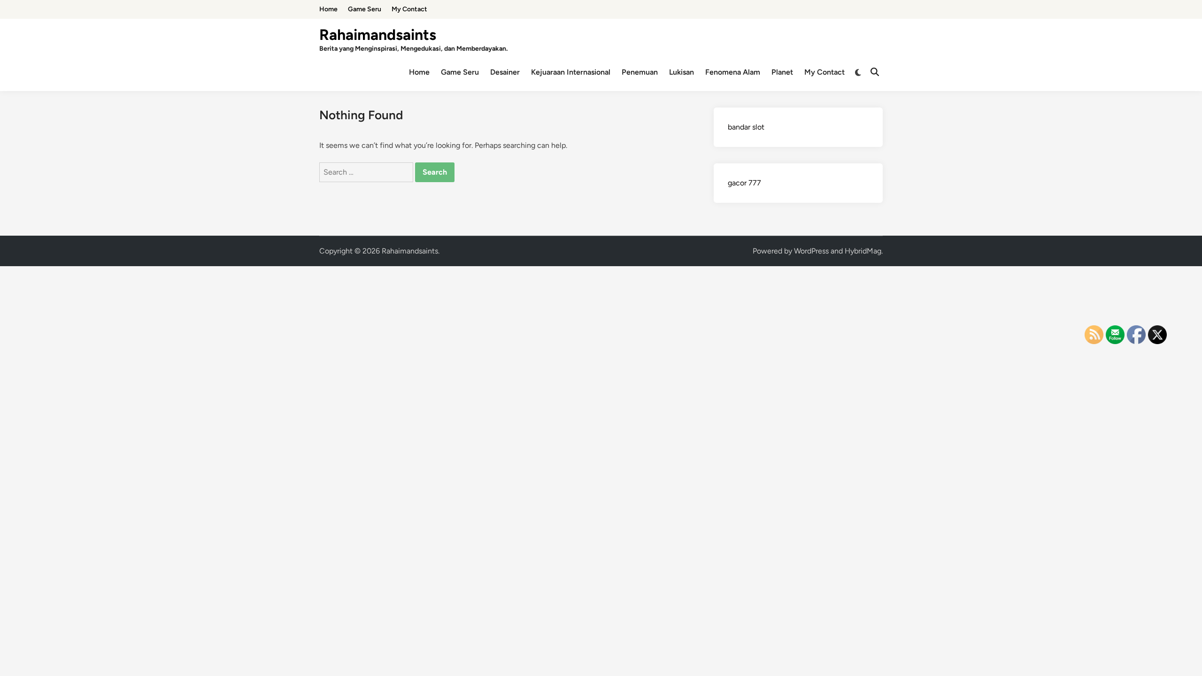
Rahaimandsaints (377, 35)
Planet (782, 72)
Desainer (505, 72)
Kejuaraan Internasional (570, 72)
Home (328, 9)
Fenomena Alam (732, 72)
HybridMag (863, 250)
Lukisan (681, 72)
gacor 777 (744, 182)
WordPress (811, 250)
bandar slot (746, 127)
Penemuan (640, 72)
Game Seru (364, 9)
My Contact (409, 9)
